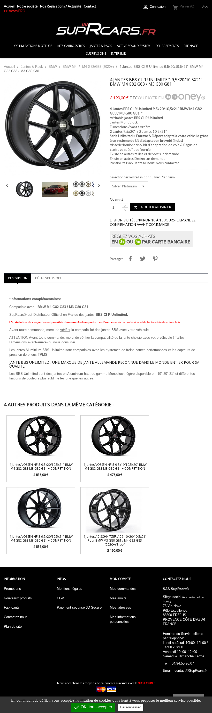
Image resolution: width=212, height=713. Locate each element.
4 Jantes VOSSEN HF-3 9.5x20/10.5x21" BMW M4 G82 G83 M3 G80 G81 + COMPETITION (41, 538)
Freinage (191, 46)
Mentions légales (69, 589)
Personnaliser (130, 707)
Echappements (167, 46)
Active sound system (133, 46)
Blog (204, 6)
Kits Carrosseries (71, 46)
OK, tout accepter (92, 707)
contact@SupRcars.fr (191, 671)
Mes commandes (123, 589)
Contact (90, 6)
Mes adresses (120, 607)
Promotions (12, 589)
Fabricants (12, 607)
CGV (60, 598)
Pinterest (155, 258)
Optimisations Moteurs (33, 46)
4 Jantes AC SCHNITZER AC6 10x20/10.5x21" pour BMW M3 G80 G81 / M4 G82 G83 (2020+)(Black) (115, 540)
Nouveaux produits (18, 598)
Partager (130, 258)
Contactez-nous (15, 617)
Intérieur (118, 53)
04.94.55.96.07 (183, 663)
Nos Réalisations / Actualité (60, 6)
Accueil (9, 6)
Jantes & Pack (101, 46)
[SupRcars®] (106, 29)
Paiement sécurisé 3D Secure (79, 607)
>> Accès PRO (14, 11)
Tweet (143, 258)
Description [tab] (17, 278)
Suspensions (96, 53)
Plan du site (13, 626)
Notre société (27, 6)
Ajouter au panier (152, 207)
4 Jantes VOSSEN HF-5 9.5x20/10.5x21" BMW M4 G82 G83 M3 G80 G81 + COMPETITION (41, 466)
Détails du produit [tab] (50, 278)
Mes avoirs (118, 598)
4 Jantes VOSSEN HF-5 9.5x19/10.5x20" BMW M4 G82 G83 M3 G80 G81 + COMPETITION (115, 466)
